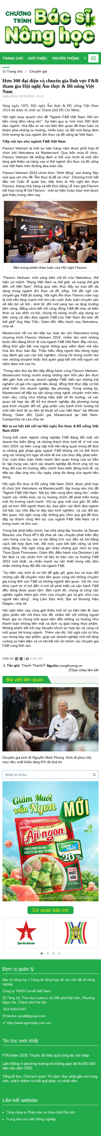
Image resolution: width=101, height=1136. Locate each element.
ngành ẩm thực (43, 134)
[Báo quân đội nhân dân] (26, 932)
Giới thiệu (37, 58)
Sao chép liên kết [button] (85, 670)
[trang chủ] (50, 26)
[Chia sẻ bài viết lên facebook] (16, 658)
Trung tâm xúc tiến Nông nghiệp (31, 1119)
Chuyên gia (38, 71)
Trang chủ (12, 58)
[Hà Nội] (76, 932)
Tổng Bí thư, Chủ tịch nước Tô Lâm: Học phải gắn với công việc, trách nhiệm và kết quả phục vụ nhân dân (50, 1078)
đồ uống (67, 134)
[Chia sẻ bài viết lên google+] (21, 658)
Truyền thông (65, 58)
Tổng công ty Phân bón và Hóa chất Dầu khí (40, 1112)
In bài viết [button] (35, 658)
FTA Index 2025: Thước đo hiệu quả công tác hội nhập (45, 1055)
